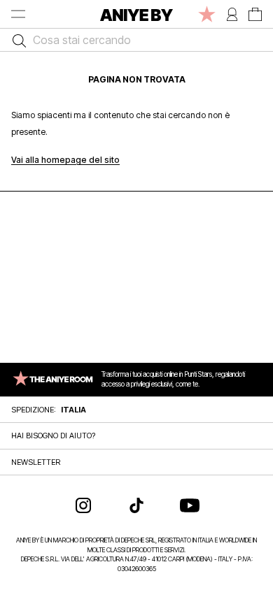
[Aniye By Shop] (136, 14)
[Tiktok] (136, 505)
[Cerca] (16, 40)
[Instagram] (83, 505)
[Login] (232, 14)
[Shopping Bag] (255, 14)
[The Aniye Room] (206, 14)
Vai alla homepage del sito (65, 159)
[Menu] (18, 14)
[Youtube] (189, 505)
